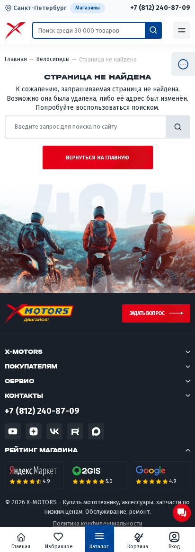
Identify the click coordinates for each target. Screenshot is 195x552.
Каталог (99, 546)
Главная (20, 546)
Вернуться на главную (97, 158)
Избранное (59, 546)
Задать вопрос (146, 313)
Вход (174, 546)
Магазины (87, 8)
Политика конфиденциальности (97, 523)
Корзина (137, 546)
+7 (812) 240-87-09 (160, 8)
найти (178, 127)
